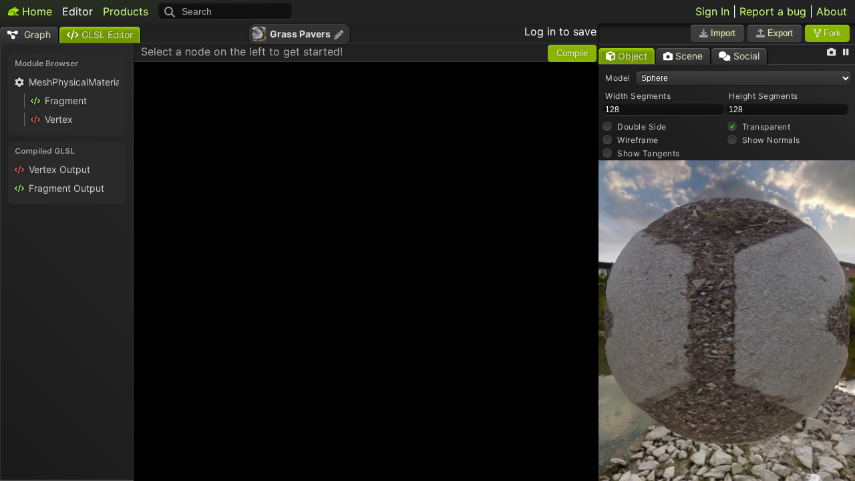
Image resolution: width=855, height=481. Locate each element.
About (831, 11)
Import (721, 33)
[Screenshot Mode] (831, 52)
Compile (572, 53)
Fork (831, 33)
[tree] (67, 103)
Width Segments (638, 96)
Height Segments (763, 96)
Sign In (712, 11)
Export (779, 33)
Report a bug (772, 11)
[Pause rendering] (845, 52)
